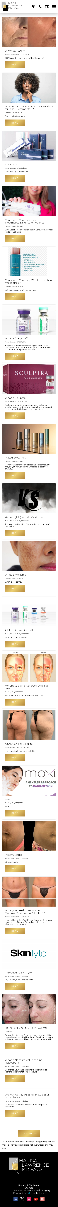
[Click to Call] (40, 6)
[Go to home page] (15, 6)
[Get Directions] (33, 6)
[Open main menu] (54, 6)
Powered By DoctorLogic (29, 1193)
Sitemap (29, 1188)
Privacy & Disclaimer (29, 1185)
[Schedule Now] (47, 6)
